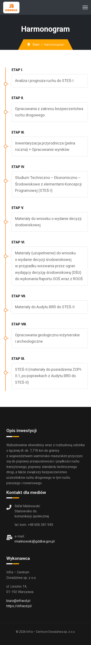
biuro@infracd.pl (18, 601)
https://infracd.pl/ (19, 606)
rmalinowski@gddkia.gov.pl (35, 541)
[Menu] (85, 7)
